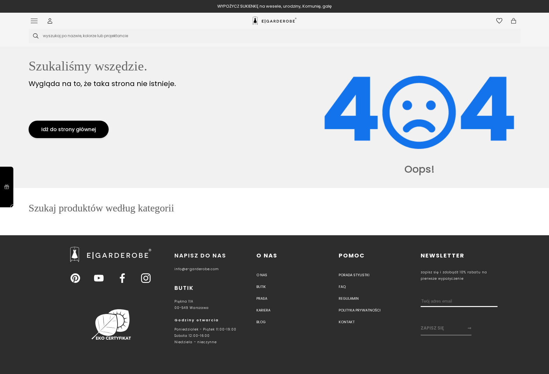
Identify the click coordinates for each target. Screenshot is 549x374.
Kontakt (347, 321)
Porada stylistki (354, 274)
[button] (50, 21)
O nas (266, 255)
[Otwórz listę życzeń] (499, 20)
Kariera (263, 310)
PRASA (261, 298)
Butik (261, 286)
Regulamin (349, 298)
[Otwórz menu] (36, 21)
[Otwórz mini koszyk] (513, 20)
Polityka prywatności (360, 310)
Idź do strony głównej (68, 129)
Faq (342, 286)
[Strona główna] (274, 21)
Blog (261, 321)
